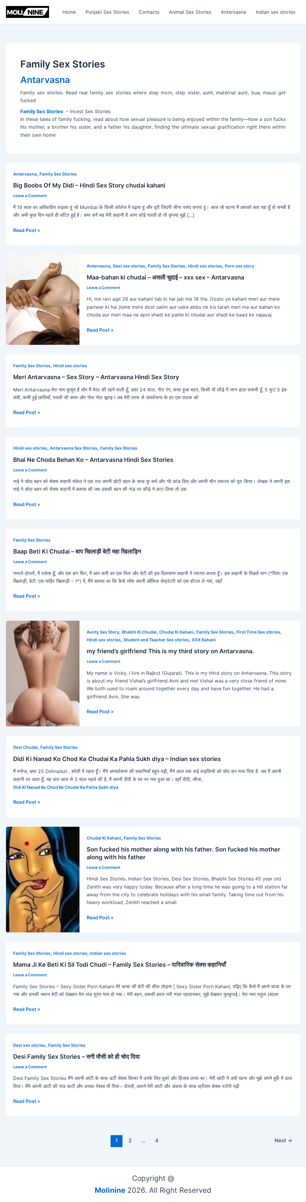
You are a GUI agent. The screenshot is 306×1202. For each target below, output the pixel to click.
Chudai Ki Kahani (176, 631)
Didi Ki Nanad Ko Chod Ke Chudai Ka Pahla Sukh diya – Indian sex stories (117, 759)
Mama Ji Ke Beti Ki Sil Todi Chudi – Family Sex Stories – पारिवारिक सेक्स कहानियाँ (119, 964)
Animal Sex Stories (190, 12)
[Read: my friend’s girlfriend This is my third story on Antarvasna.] (42, 673)
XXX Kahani (204, 639)
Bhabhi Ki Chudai (139, 631)
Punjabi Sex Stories (107, 12)
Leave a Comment (30, 195)
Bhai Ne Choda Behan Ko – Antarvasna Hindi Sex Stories (93, 459)
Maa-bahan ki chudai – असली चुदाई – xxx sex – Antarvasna (165, 277)
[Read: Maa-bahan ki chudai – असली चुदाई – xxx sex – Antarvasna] (42, 299)
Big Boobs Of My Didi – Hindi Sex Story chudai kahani (89, 185)
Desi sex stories (129, 265)
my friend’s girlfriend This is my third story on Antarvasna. (170, 651)
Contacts (149, 12)
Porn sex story (239, 265)
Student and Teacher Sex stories (156, 639)
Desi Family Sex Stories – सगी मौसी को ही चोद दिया (76, 1056)
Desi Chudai (25, 747)
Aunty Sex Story (103, 631)
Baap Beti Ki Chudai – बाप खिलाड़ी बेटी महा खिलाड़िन (77, 551)
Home (69, 12)
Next (283, 1140)
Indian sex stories (275, 12)
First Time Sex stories (258, 631)
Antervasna (233, 12)
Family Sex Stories (58, 173)
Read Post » (26, 230)
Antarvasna (45, 79)
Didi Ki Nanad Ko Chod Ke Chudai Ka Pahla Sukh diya (65, 787)
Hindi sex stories (205, 265)
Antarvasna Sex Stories (73, 448)
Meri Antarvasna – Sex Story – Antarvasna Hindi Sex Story (96, 377)
